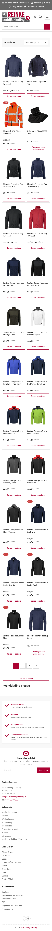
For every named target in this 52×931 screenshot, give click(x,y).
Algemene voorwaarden (12, 905)
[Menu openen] (47, 17)
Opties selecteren (14, 96)
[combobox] (26, 27)
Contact (5, 892)
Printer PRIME (8, 879)
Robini (4, 866)
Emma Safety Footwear (12, 862)
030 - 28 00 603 (11, 800)
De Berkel (6, 855)
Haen (4, 872)
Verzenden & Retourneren (12, 895)
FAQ (3, 902)
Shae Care (6, 869)
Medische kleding (9, 812)
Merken (5, 832)
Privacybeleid (7, 909)
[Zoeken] (47, 26)
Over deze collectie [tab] (26, 678)
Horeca (5, 816)
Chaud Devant (8, 852)
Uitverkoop (6, 836)
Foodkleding (7, 822)
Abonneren (43, 770)
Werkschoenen (8, 819)
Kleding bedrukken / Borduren (14, 839)
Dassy (4, 859)
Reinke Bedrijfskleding (29, 928)
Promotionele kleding (11, 829)
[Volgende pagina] (36, 665)
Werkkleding (7, 826)
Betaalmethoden (9, 899)
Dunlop (5, 876)
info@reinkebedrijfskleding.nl (14, 797)
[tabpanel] (26, 686)
